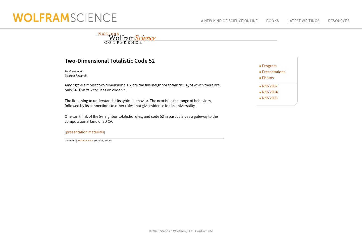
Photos (267, 77)
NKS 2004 (269, 91)
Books (272, 21)
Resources (339, 21)
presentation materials (85, 131)
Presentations (273, 71)
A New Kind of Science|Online (229, 21)
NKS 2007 (269, 85)
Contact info (204, 231)
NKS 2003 (269, 97)
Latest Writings (303, 21)
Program (269, 65)
